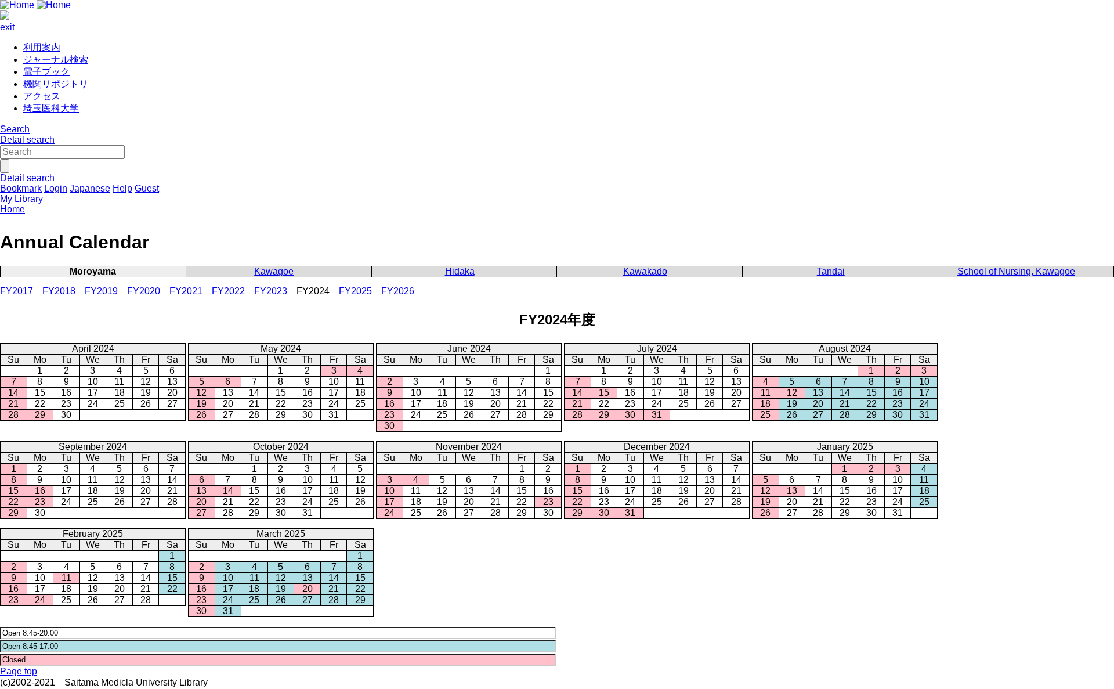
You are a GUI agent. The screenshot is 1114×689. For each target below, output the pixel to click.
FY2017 (16, 291)
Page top (18, 671)
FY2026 (397, 291)
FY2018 (58, 291)
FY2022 (228, 291)
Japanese (90, 188)
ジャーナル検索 (55, 59)
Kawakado (645, 271)
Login (55, 188)
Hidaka (460, 271)
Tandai (831, 271)
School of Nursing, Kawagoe (1016, 271)
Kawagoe (274, 271)
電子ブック (46, 72)
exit (7, 27)
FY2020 (143, 291)
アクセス (41, 96)
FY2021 (185, 291)
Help (122, 188)
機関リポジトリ (55, 84)
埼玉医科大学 (51, 108)
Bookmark (21, 188)
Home (12, 209)
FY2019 (101, 291)
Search (15, 129)
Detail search (27, 140)
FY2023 (270, 291)
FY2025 (355, 291)
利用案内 (41, 47)
